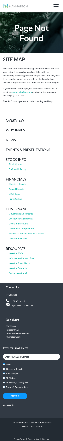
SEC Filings (14, 193)
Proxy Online (15, 198)
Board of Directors (18, 223)
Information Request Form (22, 258)
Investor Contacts (18, 268)
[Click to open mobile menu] (56, 6)
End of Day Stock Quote (17, 382)
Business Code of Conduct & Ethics (26, 233)
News (11, 140)
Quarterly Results (17, 183)
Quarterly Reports (14, 369)
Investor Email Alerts (19, 263)
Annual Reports (16, 188)
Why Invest (16, 130)
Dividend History (17, 169)
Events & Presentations (28, 149)
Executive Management (21, 218)
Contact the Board (18, 238)
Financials (16, 179)
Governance (18, 209)
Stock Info (16, 159)
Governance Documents (21, 213)
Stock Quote (15, 164)
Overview (15, 120)
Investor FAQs (16, 253)
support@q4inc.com (21, 91)
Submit (15, 396)
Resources (15, 248)
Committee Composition (21, 228)
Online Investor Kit (18, 273)
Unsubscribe (9, 405)
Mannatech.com (17, 337)
